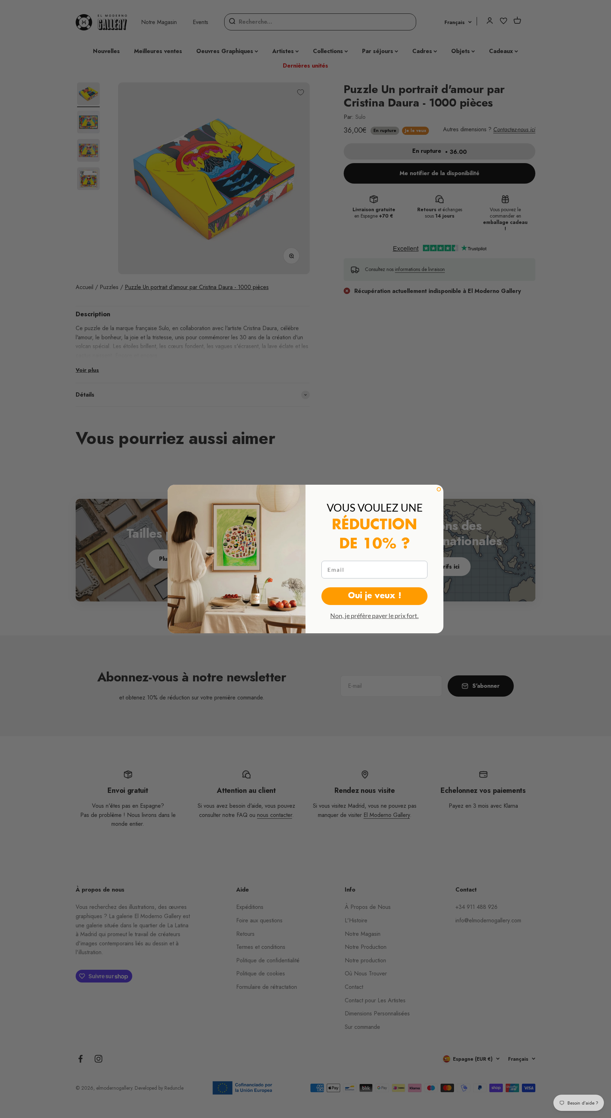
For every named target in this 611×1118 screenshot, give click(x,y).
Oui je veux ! (374, 596)
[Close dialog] (439, 489)
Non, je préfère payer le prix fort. (374, 615)
